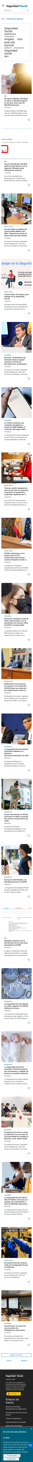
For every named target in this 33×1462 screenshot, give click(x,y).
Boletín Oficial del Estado (14, 1426)
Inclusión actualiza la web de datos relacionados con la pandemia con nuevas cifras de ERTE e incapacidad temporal (16, 623)
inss (20, 39)
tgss (6, 56)
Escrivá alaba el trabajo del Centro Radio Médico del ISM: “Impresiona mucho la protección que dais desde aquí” (15, 233)
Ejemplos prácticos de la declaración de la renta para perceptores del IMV (16, 943)
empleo (9, 39)
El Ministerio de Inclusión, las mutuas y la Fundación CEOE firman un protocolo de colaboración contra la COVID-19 (15, 688)
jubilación (8, 48)
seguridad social (10, 52)
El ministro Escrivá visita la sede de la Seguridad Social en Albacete (16, 1265)
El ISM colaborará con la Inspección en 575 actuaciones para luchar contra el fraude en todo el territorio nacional (15, 557)
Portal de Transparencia (13, 1418)
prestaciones (19, 48)
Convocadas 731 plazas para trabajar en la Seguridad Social (16, 296)
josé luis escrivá (9, 44)
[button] (29, 120)
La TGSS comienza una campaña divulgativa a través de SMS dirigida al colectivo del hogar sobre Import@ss (15, 427)
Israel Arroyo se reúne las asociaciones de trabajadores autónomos (15, 1328)
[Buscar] (28, 10)
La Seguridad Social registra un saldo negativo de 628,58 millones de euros (16, 1006)
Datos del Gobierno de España (16, 1422)
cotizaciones (9, 36)
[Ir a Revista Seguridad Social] (19, 5)
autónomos (10, 34)
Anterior (9, 1360)
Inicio (3, 19)
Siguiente (24, 1360)
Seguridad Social (11, 30)
